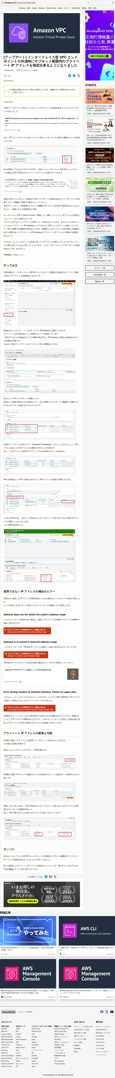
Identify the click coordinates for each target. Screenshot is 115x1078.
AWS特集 (4, 1029)
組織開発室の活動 (59, 1055)
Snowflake (35, 1045)
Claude (34, 8)
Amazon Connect (6, 1066)
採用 (94, 8)
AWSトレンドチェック (61, 1037)
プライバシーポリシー (102, 1052)
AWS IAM (4, 1031)
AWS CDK (4, 1053)
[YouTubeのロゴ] (112, 1011)
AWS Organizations (7, 1039)
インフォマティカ (37, 1050)
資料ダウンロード (79, 1036)
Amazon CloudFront (7, 1064)
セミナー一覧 (99, 268)
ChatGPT (18, 1034)
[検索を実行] (89, 3)
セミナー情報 (78, 1042)
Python (18, 1061)
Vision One (35, 1064)
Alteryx (34, 1047)
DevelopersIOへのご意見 (81, 1030)
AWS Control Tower (7, 1042)
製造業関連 (57, 1047)
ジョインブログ (59, 1050)
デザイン (57, 1058)
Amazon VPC (10, 70)
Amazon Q (19, 1045)
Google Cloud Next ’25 (61, 1029)
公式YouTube (100, 1039)
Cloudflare (35, 1058)
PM (17, 1066)
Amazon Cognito (6, 1034)
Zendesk (34, 1037)
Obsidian (18, 1055)
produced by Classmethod (26, 3)
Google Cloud (51, 8)
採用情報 (76, 1045)
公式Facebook (100, 1042)
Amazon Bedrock (21, 1039)
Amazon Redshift (6, 1058)
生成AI (18, 1029)
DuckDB (34, 1055)
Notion (34, 1066)
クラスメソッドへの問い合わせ (83, 1026)
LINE (33, 1034)
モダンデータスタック (22, 1058)
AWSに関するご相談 (80, 1033)
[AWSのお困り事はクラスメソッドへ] (42, 894)
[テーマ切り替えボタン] (112, 2)
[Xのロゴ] (106, 1011)
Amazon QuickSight (7, 1055)
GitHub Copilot (20, 1047)
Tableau (34, 1042)
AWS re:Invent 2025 (60, 1031)
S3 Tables (4, 1050)
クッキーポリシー (101, 1055)
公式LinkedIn (100, 1045)
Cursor (18, 1053)
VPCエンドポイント (24, 70)
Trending (22, 8)
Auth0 (33, 1039)
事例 (89, 8)
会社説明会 (76, 8)
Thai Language (59, 1061)
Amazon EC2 (5, 1045)
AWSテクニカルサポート (61, 1042)
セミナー (67, 8)
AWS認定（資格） (59, 1045)
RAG (17, 1042)
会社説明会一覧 (99, 274)
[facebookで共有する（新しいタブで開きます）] (74, 75)
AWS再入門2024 (59, 1034)
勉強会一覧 (99, 281)
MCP (17, 1031)
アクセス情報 (100, 1048)
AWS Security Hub (6, 1037)
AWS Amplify (5, 1061)
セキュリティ (20, 1064)
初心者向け (57, 1039)
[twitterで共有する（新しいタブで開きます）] (78, 75)
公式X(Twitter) (100, 1036)
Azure (60, 8)
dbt (33, 1053)
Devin (17, 1050)
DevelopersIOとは (101, 1030)
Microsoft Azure (36, 1031)
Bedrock (42, 8)
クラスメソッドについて (103, 1026)
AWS (28, 8)
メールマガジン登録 (80, 1039)
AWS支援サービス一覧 (102, 1033)
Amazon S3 (4, 1047)
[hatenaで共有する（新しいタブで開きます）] (69, 75)
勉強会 (84, 8)
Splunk (34, 1061)
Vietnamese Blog (59, 1064)
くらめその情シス (59, 1053)
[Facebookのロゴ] (101, 1011)
